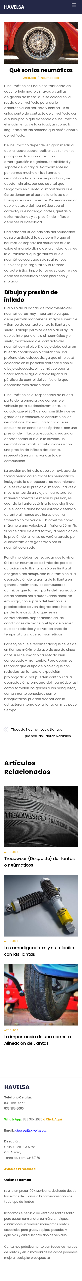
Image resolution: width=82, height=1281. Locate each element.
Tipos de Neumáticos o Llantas (36, 729)
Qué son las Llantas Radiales (47, 736)
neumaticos (50, 78)
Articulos (29, 78)
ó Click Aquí (52, 1119)
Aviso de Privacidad (20, 1169)
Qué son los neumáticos (41, 70)
